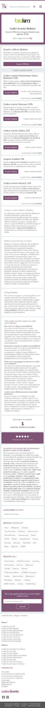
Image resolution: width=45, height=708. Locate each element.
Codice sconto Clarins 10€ (16, 130)
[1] (17, 436)
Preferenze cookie (34, 706)
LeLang (20, 584)
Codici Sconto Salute (9, 653)
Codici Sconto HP (8, 626)
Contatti (4, 686)
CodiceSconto (6, 615)
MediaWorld (25, 539)
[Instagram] (7, 697)
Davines (18, 580)
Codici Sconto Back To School (13, 649)
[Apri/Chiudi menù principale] (41, 6)
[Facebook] (3, 697)
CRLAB (7, 569)
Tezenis (35, 539)
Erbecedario (9, 565)
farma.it (20, 565)
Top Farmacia (10, 531)
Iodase (7, 576)
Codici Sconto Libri (8, 660)
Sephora (14, 546)
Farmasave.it (23, 535)
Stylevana (29, 565)
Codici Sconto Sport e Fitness (12, 664)
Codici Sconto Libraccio (10, 637)
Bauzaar (17, 543)
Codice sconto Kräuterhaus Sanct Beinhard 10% (20, 76)
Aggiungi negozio (8, 682)
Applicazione (6, 684)
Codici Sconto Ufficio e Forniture (14, 655)
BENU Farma (9, 584)
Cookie (23, 706)
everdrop (35, 561)
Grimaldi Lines (9, 535)
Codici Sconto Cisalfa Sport (12, 635)
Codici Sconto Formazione (11, 662)
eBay (6, 546)
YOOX (6, 539)
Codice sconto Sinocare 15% (18, 104)
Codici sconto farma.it (33, 198)
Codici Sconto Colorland (11, 639)
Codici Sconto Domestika (11, 641)
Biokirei (24, 615)
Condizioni (8, 706)
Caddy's (27, 580)
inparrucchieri (17, 576)
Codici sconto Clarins (33, 147)
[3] (22, 436)
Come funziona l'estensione (12, 676)
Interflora (21, 531)
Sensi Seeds (9, 561)
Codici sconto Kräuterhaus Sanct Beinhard (31, 92)
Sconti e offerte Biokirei (15, 49)
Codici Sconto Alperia (9, 628)
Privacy (16, 706)
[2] (19, 436)
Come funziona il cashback (12, 678)
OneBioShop (31, 584)
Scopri (22, 64)
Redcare (15, 569)
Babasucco (30, 576)
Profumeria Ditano (11, 572)
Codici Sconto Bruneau (10, 633)
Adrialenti (26, 543)
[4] (25, 436)
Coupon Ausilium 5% (13, 159)
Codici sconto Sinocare (33, 119)
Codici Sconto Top (8, 651)
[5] (28, 436)
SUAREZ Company (28, 572)
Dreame (25, 528)
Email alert (5, 680)
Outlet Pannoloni (23, 561)
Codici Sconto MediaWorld (12, 631)
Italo (34, 543)
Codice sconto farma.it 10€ (17, 183)
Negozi (17, 615)
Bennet (24, 569)
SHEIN (23, 546)
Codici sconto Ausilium (33, 171)
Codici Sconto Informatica (11, 657)
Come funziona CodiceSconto (13, 674)
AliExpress (15, 528)
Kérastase (8, 580)
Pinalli (33, 535)
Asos (6, 528)
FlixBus (14, 539)
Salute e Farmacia (11, 514)
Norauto (7, 543)
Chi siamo (5, 672)
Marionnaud (33, 531)
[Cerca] (34, 6)
